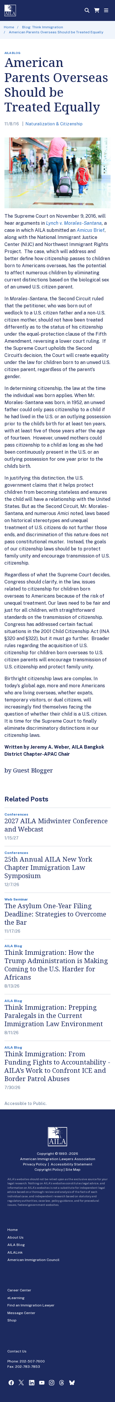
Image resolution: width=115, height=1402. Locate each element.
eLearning (15, 1298)
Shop (12, 1320)
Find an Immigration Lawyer (31, 1305)
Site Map (72, 1169)
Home (9, 27)
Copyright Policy (48, 1169)
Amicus (85, 230)
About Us (15, 1237)
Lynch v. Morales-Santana (74, 223)
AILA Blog (16, 1245)
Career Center (19, 1290)
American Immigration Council (33, 1260)
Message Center (21, 1313)
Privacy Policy (34, 1164)
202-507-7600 (32, 1361)
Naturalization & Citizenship (54, 124)
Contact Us (17, 1351)
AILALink (15, 1252)
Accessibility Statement (71, 1164)
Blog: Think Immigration (42, 27)
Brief (99, 230)
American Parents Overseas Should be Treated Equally (56, 32)
